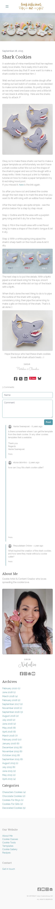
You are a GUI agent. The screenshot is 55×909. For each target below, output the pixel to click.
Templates (7, 846)
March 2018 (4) (10, 696)
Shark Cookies (16, 57)
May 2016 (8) (9, 727)
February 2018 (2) (11, 700)
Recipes (6, 852)
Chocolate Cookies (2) (13, 796)
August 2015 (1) (10, 763)
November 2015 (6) (12, 751)
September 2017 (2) (12, 704)
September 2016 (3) (12, 712)
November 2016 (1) (12, 708)
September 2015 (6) (12, 759)
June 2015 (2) (9, 771)
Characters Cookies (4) (14, 792)
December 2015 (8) (12, 747)
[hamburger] (7, 6)
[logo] (31, 6)
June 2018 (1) (9, 692)
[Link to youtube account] (33, 674)
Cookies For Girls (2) (12, 804)
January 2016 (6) (10, 743)
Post (48, 422)
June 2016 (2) (9, 724)
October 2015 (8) (11, 755)
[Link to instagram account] (25, 674)
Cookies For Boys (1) (12, 800)
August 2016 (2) (10, 716)
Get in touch (8, 869)
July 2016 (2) (8, 720)
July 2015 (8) (8, 767)
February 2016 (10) (11, 739)
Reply (10, 454)
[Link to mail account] (29, 674)
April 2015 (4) (9, 779)
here (21, 184)
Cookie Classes (10, 839)
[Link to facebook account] (21, 674)
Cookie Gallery (9, 849)
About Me (7, 835)
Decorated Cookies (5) (14, 808)
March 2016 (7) (10, 735)
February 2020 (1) (11, 688)
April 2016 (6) (9, 731)
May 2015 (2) (9, 775)
